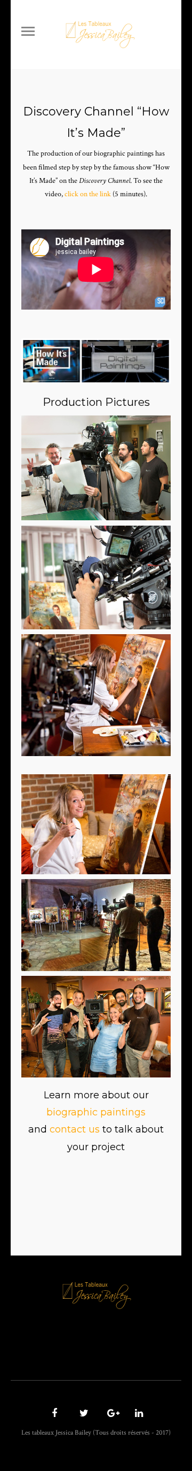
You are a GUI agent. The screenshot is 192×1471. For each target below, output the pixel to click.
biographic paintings (96, 1112)
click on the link (88, 194)
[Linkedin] (137, 1414)
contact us (75, 1129)
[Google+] (109, 1414)
